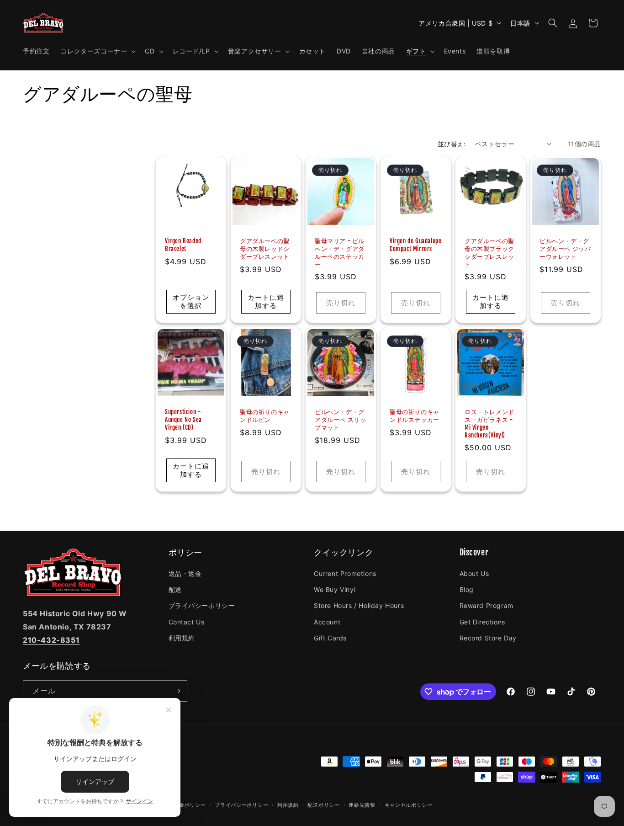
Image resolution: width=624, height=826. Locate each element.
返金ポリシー (190, 805)
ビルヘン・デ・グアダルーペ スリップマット (340, 419)
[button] (97, 51)
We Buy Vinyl (334, 589)
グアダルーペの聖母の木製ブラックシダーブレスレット (489, 252)
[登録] (177, 691)
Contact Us (187, 622)
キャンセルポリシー (409, 805)
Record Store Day (488, 638)
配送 (175, 589)
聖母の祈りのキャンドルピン (265, 415)
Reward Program (486, 605)
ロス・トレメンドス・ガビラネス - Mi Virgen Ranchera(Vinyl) (489, 423)
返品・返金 (185, 573)
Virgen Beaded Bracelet (183, 244)
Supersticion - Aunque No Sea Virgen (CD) (183, 419)
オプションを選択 (191, 301)
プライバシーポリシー (202, 605)
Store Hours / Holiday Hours (359, 605)
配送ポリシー (323, 805)
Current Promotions (345, 573)
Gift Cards (330, 638)
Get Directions (482, 622)
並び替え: (452, 144)
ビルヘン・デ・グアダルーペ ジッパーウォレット (565, 248)
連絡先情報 (362, 805)
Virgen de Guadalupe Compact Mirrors (415, 244)
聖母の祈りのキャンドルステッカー (414, 415)
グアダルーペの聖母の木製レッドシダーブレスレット (265, 248)
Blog (467, 589)
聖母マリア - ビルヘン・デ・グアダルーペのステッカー (340, 252)
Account (327, 622)
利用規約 (182, 638)
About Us (474, 573)
